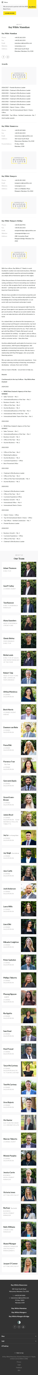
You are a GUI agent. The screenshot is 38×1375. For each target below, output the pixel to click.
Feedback (19, 1367)
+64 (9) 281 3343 (20, 180)
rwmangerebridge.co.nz (22, 233)
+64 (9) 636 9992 (20, 225)
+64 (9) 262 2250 (20, 37)
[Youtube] (23, 1327)
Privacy (19, 1362)
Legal (19, 1365)
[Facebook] (3, 57)
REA (19, 1370)
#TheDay (5, 1346)
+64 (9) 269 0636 (20, 130)
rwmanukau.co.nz (20, 46)
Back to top (20, 1353)
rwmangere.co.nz (20, 186)
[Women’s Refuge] (19, 1323)
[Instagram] (7, 57)
